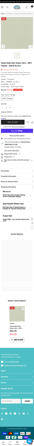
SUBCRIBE (27, 401)
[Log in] (27, 7)
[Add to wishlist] (22, 308)
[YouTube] (23, 413)
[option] (17, 33)
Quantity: (4, 104)
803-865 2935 (14, 362)
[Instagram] (6, 413)
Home (3, 13)
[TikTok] (15, 413)
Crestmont (10, 79)
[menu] (2, 7)
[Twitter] (28, 413)
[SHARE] (31, 122)
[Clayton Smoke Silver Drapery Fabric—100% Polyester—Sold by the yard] (17, 313)
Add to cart (12, 122)
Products (9, 13)
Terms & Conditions (18, 127)
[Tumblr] (19, 413)
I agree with (7, 127)
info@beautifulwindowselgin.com (15, 365)
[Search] (7, 7)
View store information (11, 150)
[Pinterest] (10, 413)
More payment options (17, 135)
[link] (28, 122)
